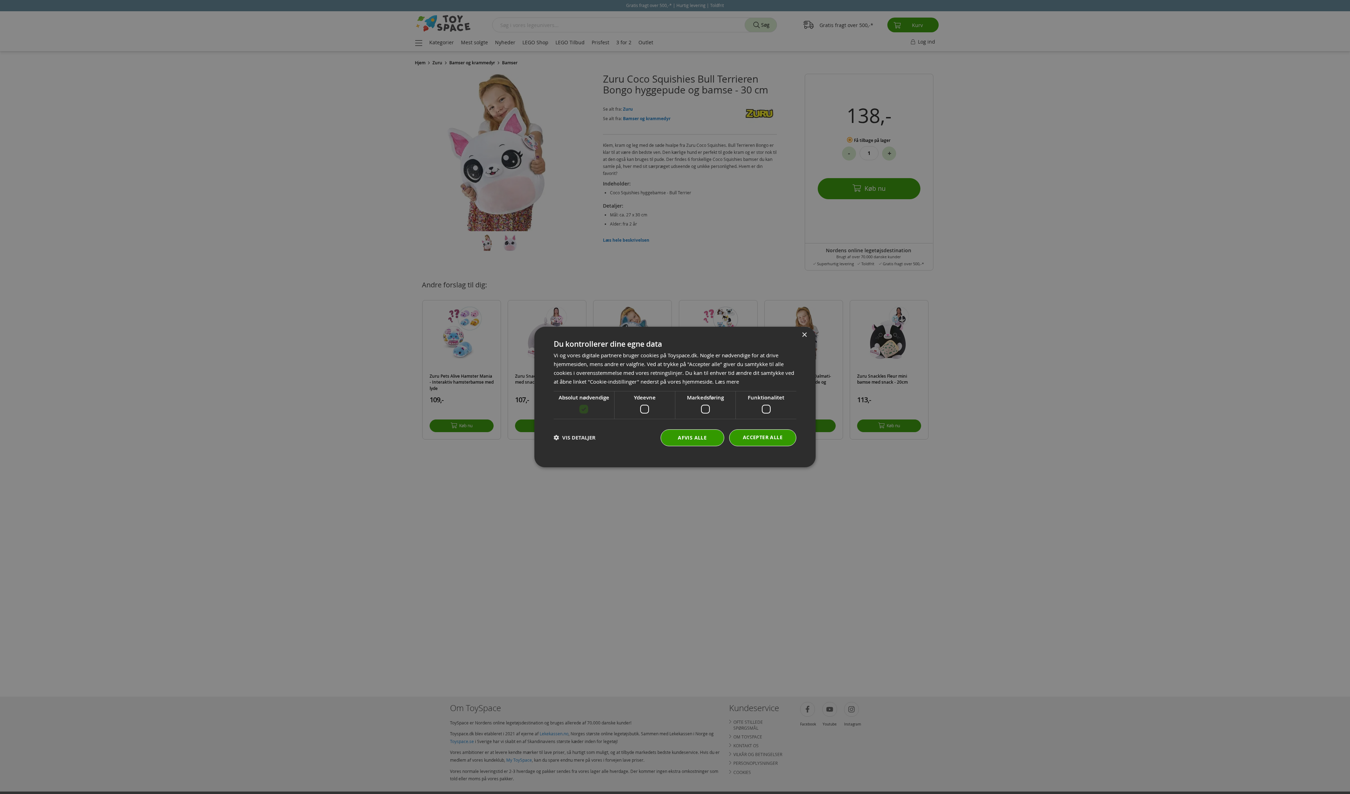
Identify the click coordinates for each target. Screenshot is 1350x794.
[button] (575, 438)
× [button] (804, 335)
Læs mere (727, 381)
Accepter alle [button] (763, 437)
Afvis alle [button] (692, 437)
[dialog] (675, 397)
